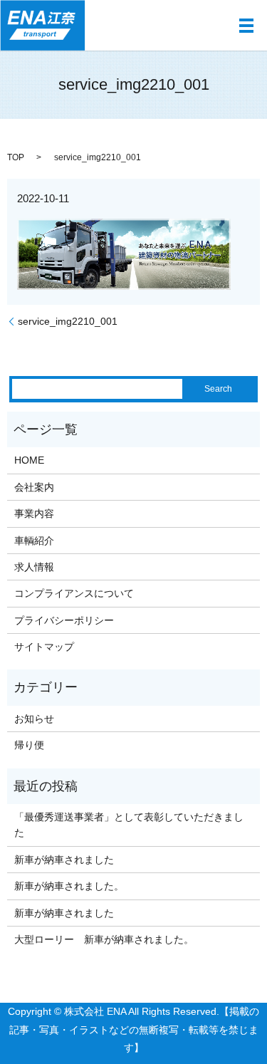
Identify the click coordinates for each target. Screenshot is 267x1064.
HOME (29, 460)
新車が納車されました (64, 859)
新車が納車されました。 (69, 886)
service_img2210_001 (67, 321)
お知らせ (34, 718)
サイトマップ (44, 646)
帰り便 (29, 745)
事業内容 (34, 513)
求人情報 (34, 567)
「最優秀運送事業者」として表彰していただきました (129, 824)
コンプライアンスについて (74, 593)
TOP (15, 157)
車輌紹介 (34, 540)
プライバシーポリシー (64, 620)
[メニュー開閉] (246, 26)
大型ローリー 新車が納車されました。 (104, 939)
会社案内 (34, 487)
